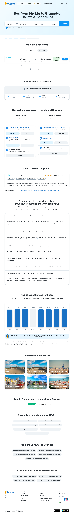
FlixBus (21, 190)
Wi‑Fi (41, 178)
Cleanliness (31, 178)
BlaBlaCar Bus (26, 190)
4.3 (23, 178)
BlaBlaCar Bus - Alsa (54, 190)
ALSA (22, 175)
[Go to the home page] (10, 3)
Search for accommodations (15, 27)
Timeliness (20, 178)
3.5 (43, 178)
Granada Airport (48, 138)
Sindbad (43, 190)
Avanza (47, 190)
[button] (17, 24)
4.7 (12, 178)
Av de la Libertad (14, 137)
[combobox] (10, 24)
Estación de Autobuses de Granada (54, 127)
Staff (10, 178)
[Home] (6, 38)
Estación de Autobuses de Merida (19, 127)
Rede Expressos (37, 190)
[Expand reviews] (66, 177)
